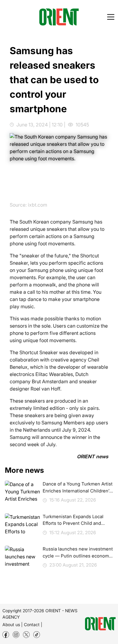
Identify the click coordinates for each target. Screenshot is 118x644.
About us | (12, 624)
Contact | (33, 624)
